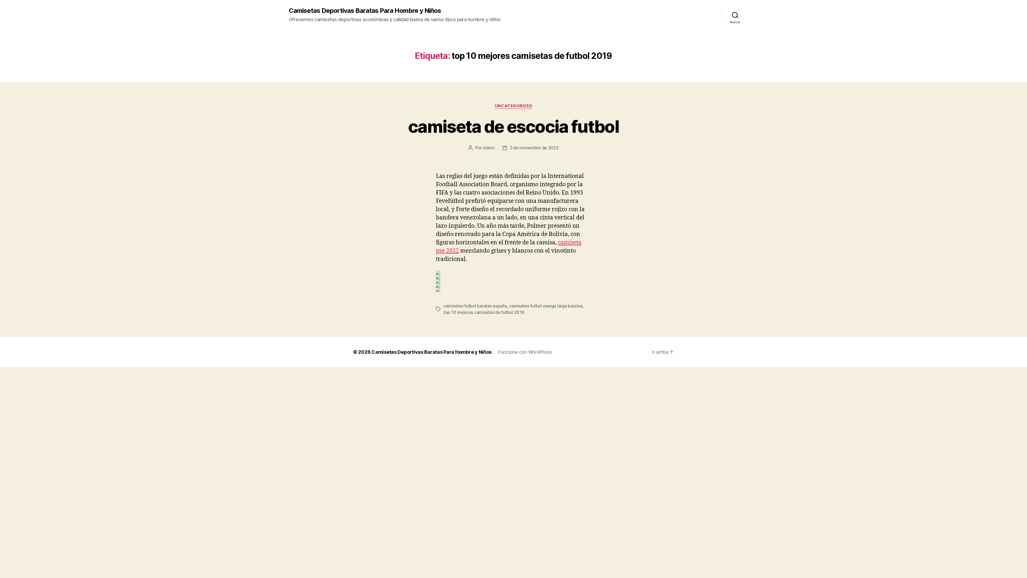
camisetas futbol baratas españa (475, 306)
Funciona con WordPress (524, 352)
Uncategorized (513, 106)
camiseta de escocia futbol (513, 126)
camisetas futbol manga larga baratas (546, 306)
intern (488, 147)
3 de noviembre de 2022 (534, 147)
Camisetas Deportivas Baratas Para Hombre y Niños (365, 10)
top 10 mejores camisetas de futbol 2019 (483, 312)
